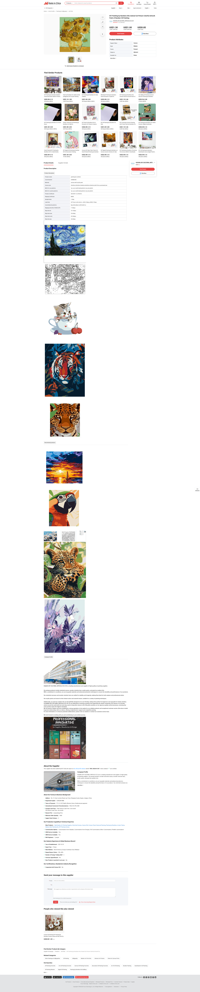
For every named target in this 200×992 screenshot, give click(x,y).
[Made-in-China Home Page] (52, 3)
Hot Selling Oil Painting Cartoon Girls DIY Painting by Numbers (146, 95)
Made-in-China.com (93, 983)
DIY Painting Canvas (64, 827)
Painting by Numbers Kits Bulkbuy (78, 969)
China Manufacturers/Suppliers (87, 981)
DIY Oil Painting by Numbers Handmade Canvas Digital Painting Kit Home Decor (147, 151)
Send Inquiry (120, 33)
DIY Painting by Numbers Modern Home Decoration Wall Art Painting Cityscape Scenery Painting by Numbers (52, 95)
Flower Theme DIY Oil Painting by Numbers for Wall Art (71, 123)
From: (51, 880)
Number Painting (127, 965)
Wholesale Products (100, 981)
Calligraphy (75, 958)
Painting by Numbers (111, 825)
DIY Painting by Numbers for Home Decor (52, 123)
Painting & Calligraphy (61, 11)
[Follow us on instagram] (148, 977)
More (45, 972)
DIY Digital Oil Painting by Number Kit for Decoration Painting (71, 151)
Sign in (154, 4)
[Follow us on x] (146, 977)
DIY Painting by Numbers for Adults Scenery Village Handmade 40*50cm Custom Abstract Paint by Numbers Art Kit (147, 123)
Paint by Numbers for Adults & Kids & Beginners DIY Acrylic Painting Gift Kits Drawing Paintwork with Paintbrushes (71, 95)
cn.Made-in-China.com (114, 983)
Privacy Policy (124, 986)
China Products (76, 981)
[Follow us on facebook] (144, 977)
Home (45, 11)
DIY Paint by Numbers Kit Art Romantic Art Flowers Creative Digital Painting (89, 123)
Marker (47, 827)
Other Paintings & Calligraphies (52, 958)
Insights (133, 981)
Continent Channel (118, 981)
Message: (50, 889)
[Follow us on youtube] (151, 977)
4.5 (138, 164)
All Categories (49, 8)
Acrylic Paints (121, 825)
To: (51, 885)
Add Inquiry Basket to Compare (75, 66)
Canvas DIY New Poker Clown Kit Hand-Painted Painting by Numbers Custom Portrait (90, 151)
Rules (155, 8)
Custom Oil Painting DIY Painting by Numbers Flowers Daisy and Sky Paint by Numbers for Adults (53, 936)
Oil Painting (66, 958)
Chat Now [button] (146, 33)
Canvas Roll (85, 825)
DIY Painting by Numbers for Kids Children (90, 95)
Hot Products (68, 981)
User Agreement (108, 986)
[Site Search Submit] (121, 3)
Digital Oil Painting (62, 969)
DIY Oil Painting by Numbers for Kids (108, 123)
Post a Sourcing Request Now (87, 902)
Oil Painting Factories (50, 965)
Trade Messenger (68, 977)
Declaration (116, 986)
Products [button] (68, 3)
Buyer (120, 8)
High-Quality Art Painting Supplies (63, 825)
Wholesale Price (109, 981)
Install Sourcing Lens (83, 977)
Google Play (57, 977)
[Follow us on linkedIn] (155, 977)
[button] (116, 3)
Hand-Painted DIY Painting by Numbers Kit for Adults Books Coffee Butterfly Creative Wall (51, 151)
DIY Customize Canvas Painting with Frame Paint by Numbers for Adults (128, 123)
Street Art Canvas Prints (113, 958)
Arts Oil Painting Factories (65, 965)
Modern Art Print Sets (86, 958)
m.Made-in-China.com (103, 983)
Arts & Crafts (51, 11)
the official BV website (79, 768)
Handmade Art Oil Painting (141, 965)
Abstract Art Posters (99, 958)
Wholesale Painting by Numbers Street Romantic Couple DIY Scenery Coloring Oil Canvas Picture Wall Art (109, 95)
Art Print (71, 11)
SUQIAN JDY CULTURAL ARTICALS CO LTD (123, 20)
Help (128, 8)
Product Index (127, 981)
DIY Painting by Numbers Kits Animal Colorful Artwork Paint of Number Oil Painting (127, 95)
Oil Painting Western (50, 969)
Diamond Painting (101, 825)
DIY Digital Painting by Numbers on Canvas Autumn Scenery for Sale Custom (109, 151)
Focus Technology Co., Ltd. (89, 986)
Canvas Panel (92, 825)
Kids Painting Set (54, 827)
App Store (48, 977)
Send (55, 902)
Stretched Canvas (76, 825)
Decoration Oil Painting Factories (100, 965)
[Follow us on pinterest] (153, 977)
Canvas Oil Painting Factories (81, 965)
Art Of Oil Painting (115, 965)
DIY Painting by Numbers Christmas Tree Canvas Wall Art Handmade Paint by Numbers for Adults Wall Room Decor (128, 151)
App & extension (137, 8)
